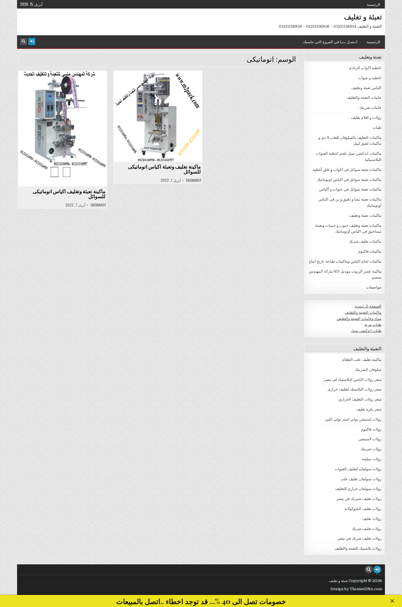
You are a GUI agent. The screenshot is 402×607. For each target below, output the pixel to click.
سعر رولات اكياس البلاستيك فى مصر (352, 379)
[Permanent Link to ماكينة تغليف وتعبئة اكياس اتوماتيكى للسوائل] (157, 116)
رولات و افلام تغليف (366, 117)
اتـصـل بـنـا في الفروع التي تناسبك (330, 41)
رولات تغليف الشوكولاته (362, 508)
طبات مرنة (372, 324)
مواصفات (373, 287)
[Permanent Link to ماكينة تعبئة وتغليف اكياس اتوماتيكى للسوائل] (62, 128)
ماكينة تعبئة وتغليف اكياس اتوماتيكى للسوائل (69, 193)
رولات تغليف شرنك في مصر (359, 538)
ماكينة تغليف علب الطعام (361, 359)
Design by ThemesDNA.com (356, 589)
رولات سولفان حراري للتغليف (358, 488)
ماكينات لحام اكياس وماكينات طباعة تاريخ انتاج (345, 261)
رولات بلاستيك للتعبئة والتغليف (357, 548)
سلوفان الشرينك (368, 369)
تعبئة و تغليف (363, 16)
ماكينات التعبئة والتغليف (363, 312)
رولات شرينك (371, 449)
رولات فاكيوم (371, 429)
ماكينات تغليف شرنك (365, 241)
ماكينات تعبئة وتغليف (365, 215)
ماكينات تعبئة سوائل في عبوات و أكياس (350, 189)
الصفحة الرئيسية (368, 306)
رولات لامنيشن (369, 439)
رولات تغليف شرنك (366, 528)
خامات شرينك (370, 107)
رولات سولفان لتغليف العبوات (358, 469)
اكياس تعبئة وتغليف (366, 88)
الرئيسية (373, 4)
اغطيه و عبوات (369, 78)
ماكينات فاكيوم (369, 251)
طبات (377, 127)
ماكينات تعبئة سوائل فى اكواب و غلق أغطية (347, 169)
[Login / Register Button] (31, 41)
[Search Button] (23, 41)
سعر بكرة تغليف (368, 409)
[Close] (392, 601)
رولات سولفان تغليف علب (360, 479)
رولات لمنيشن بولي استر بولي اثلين (353, 419)
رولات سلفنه (371, 459)
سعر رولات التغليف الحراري (359, 399)
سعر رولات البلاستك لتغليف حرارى (354, 389)
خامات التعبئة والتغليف (363, 97)
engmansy (98, 205)
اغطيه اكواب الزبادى (365, 68)
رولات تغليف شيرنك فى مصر (358, 498)
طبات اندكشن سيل (366, 330)
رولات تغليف (371, 518)
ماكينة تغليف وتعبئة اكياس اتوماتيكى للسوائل (164, 169)
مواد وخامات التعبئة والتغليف (359, 318)
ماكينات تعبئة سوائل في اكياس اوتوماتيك (60, 84)
